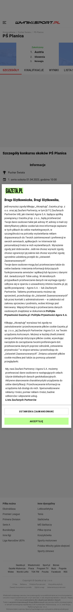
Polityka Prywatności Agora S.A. (49, 315)
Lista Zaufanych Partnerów (20, 399)
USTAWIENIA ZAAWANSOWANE (36, 411)
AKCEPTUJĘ (36, 421)
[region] (36, 306)
